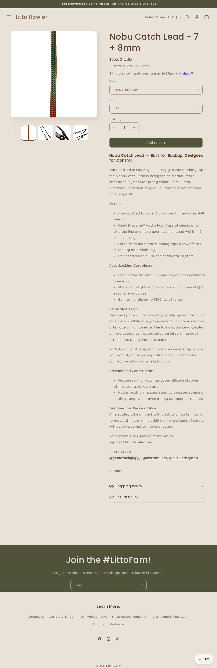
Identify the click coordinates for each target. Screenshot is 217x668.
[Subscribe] (141, 585)
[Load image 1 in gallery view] (28, 132)
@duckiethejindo (183, 458)
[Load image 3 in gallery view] (63, 132)
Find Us (98, 624)
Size (112, 100)
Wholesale (116, 624)
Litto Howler (113, 665)
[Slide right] (94, 133)
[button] (9, 17)
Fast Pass (166, 225)
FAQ (104, 617)
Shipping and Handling (129, 617)
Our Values (89, 617)
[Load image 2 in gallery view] (45, 132)
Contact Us (36, 617)
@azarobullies (155, 458)
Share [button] (118, 471)
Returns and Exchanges (168, 617)
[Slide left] (15, 133)
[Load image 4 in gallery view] (80, 132)
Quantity (115, 119)
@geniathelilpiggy (125, 458)
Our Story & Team (63, 617)
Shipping (115, 65)
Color (113, 81)
